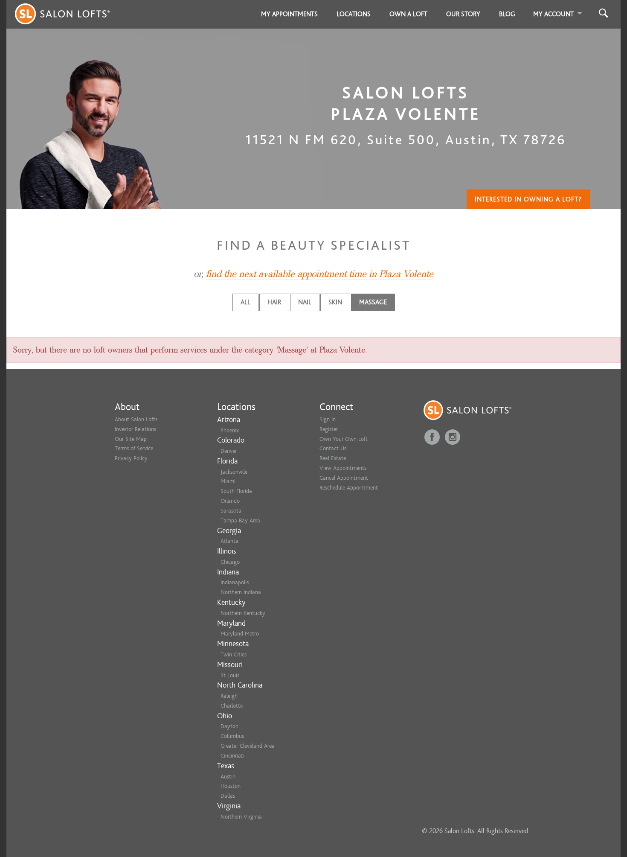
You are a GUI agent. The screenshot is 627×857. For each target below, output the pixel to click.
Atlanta (229, 541)
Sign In (327, 419)
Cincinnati (232, 755)
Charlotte (232, 706)
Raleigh (229, 696)
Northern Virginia (241, 816)
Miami (228, 481)
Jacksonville (234, 472)
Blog (507, 14)
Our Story (463, 14)
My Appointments (289, 14)
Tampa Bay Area (240, 520)
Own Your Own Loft (343, 439)
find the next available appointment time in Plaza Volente (319, 274)
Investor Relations (135, 429)
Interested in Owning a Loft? (528, 199)
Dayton (229, 726)
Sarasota (231, 510)
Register (328, 429)
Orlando (230, 501)
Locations (354, 14)
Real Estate (332, 458)
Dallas (228, 796)
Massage (373, 302)
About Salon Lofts (136, 419)
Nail (304, 302)
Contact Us (332, 448)
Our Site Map (131, 439)
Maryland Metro (240, 633)
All (245, 302)
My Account (553, 14)
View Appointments (342, 468)
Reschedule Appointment (348, 487)
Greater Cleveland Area (248, 746)
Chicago (230, 562)
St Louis (230, 675)
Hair (274, 302)
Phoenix (230, 430)
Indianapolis (235, 582)
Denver (229, 451)
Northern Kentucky (243, 613)
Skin (335, 302)
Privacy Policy (131, 458)
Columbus (232, 736)
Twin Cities (234, 654)
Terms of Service (134, 448)
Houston (231, 786)
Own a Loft (408, 14)
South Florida (236, 491)
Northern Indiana (241, 592)
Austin (228, 776)
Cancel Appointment (343, 478)
